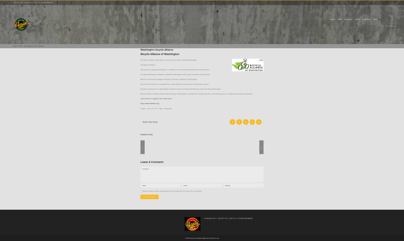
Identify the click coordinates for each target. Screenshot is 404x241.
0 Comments (168, 108)
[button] (142, 147)
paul (143, 108)
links (161, 108)
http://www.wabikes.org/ (149, 103)
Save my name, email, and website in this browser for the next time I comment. (172, 191)
